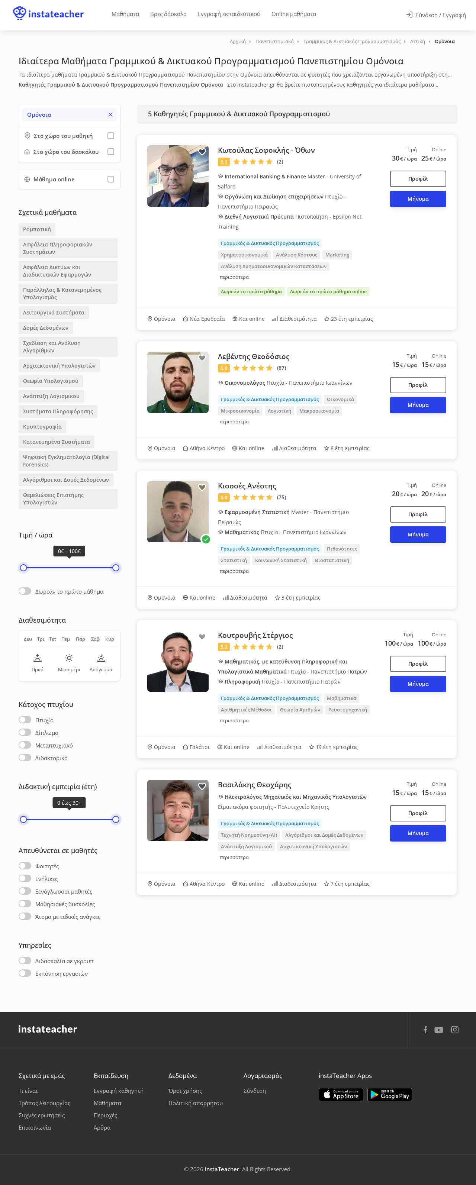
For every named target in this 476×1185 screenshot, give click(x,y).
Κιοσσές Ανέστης (247, 486)
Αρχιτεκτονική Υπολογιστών (59, 365)
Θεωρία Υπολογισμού (50, 380)
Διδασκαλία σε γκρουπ (64, 961)
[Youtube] (440, 1032)
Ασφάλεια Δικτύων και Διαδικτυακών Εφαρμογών (57, 271)
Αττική (417, 41)
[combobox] (69, 115)
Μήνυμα (418, 198)
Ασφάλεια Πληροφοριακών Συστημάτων (57, 248)
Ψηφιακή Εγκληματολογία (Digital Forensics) (66, 460)
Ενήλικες (46, 878)
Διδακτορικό (51, 758)
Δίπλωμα (46, 732)
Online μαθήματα (293, 13)
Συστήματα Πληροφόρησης (58, 411)
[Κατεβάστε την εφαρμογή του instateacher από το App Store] (341, 1094)
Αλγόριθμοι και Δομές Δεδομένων (66, 479)
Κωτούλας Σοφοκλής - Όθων (266, 150)
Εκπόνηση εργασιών (61, 973)
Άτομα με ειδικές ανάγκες (67, 916)
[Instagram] (454, 1030)
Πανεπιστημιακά (274, 41)
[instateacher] (48, 6)
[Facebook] (425, 1030)
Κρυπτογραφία (42, 426)
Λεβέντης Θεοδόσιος (253, 356)
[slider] (23, 567)
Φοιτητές (47, 866)
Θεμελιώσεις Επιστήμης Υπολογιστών (53, 498)
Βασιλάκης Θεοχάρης (254, 785)
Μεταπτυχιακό (54, 745)
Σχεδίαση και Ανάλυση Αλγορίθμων (52, 346)
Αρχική (238, 41)
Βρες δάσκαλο (168, 13)
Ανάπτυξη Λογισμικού (51, 396)
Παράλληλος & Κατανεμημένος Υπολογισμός (62, 293)
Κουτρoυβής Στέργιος (255, 635)
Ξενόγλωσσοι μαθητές (63, 891)
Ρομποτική (37, 229)
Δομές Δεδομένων (45, 327)
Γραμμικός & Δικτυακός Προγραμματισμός (352, 41)
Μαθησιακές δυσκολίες (65, 904)
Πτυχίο (44, 720)
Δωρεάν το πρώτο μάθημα (69, 591)
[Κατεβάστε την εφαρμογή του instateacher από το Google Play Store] (389, 1094)
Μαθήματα (125, 13)
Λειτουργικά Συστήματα (53, 312)
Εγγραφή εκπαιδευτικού (229, 13)
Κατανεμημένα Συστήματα (56, 441)
